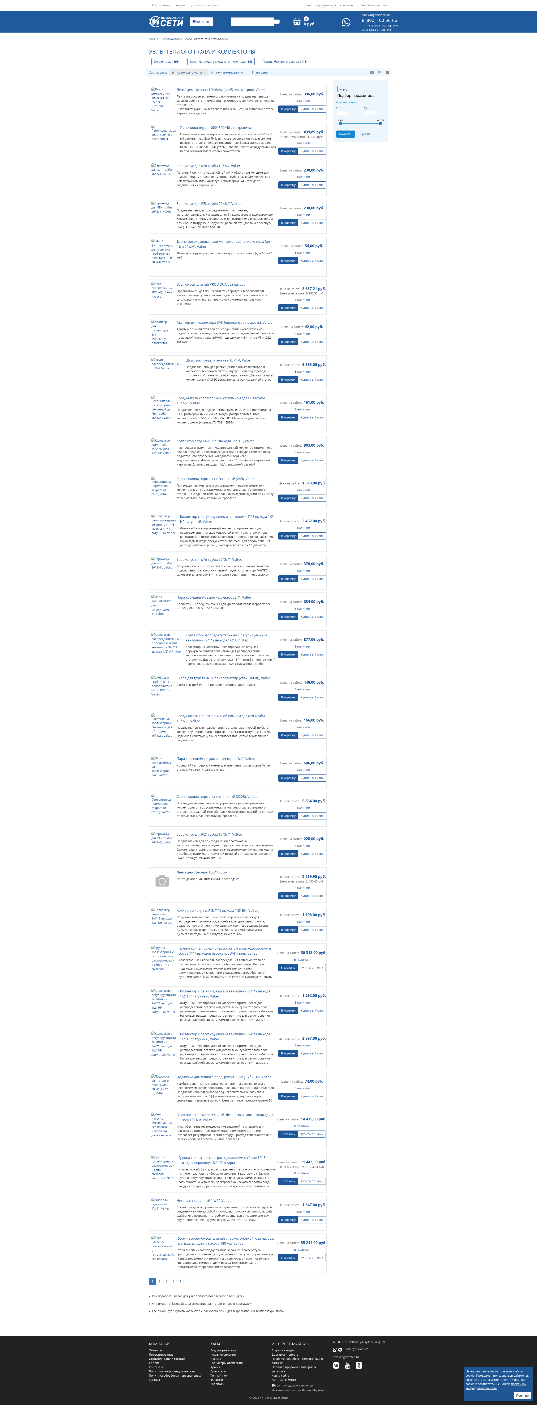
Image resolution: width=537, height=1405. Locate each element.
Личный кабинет (284, 1380)
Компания (160, 1343)
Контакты (346, 5)
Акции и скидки (283, 1350)
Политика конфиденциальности (172, 1371)
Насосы (215, 1359)
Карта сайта (280, 1375)
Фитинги (216, 1380)
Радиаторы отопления (226, 1363)
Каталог (203, 22)
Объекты (155, 1350)
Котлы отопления (223, 1354)
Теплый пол (219, 1375)
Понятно (522, 1395)
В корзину (288, 109)
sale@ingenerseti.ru (376, 15)
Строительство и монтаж (167, 1359)
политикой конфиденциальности (496, 1386)
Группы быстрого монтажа (284, 61)
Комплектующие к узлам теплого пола (221, 61)
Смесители (218, 1371)
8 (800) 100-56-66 (379, 20)
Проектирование (161, 1354)
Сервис (154, 1363)
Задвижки (217, 1384)
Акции (180, 5)
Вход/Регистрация (373, 5)
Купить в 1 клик (312, 109)
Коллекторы (167, 61)
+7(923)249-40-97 (356, 1349)
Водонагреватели (223, 1350)
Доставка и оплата (204, 5)
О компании (161, 5)
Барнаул (327, 5)
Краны (215, 1367)
